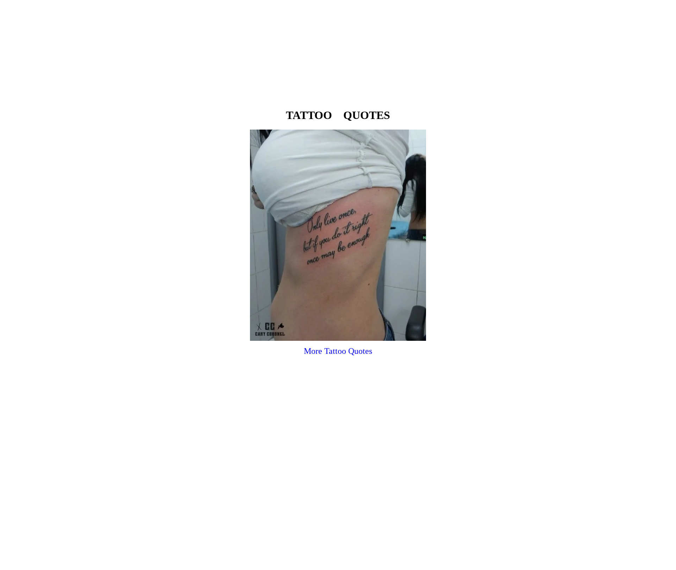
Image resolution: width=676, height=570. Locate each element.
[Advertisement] (338, 52)
